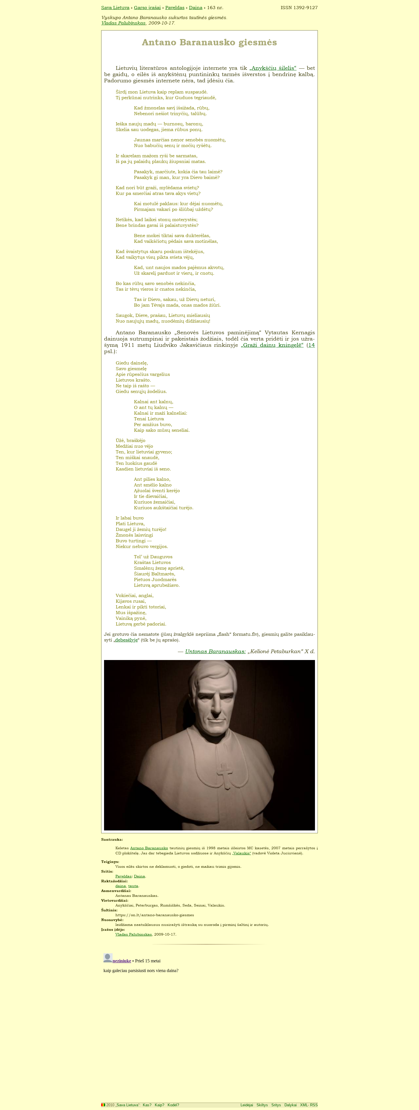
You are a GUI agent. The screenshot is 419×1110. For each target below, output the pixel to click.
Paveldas (174, 7)
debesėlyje (126, 640)
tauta (133, 885)
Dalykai (290, 1105)
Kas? (147, 1105)
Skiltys (262, 1105)
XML (304, 1105)
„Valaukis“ (241, 853)
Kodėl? (173, 1105)
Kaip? (159, 1105)
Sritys (276, 1105)
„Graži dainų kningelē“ (272, 345)
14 (311, 345)
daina (120, 885)
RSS (314, 1105)
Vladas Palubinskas (123, 23)
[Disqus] (209, 1022)
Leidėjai (247, 1105)
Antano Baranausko (149, 847)
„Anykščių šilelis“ (272, 68)
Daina (195, 7)
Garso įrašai (147, 7)
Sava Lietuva (115, 7)
